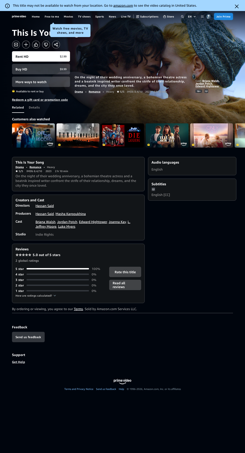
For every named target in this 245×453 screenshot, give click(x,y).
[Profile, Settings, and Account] (209, 17)
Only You (211, 135)
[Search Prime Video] (182, 17)
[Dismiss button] (236, 6)
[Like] (36, 45)
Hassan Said (45, 206)
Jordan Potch (204, 83)
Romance (94, 91)
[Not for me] (46, 45)
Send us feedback (106, 388)
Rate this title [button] (125, 272)
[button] (36, 295)
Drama (79, 91)
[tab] (18, 107)
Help (121, 388)
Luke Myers (66, 226)
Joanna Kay (117, 222)
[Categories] (202, 17)
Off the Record (33, 135)
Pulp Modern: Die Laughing (122, 135)
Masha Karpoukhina (71, 214)
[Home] (19, 16)
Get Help (18, 362)
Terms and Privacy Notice (78, 388)
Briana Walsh (210, 80)
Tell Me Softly (167, 135)
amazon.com (123, 5)
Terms (78, 309)
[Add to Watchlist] (26, 45)
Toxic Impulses (77, 135)
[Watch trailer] (16, 45)
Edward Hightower (207, 86)
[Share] (56, 45)
